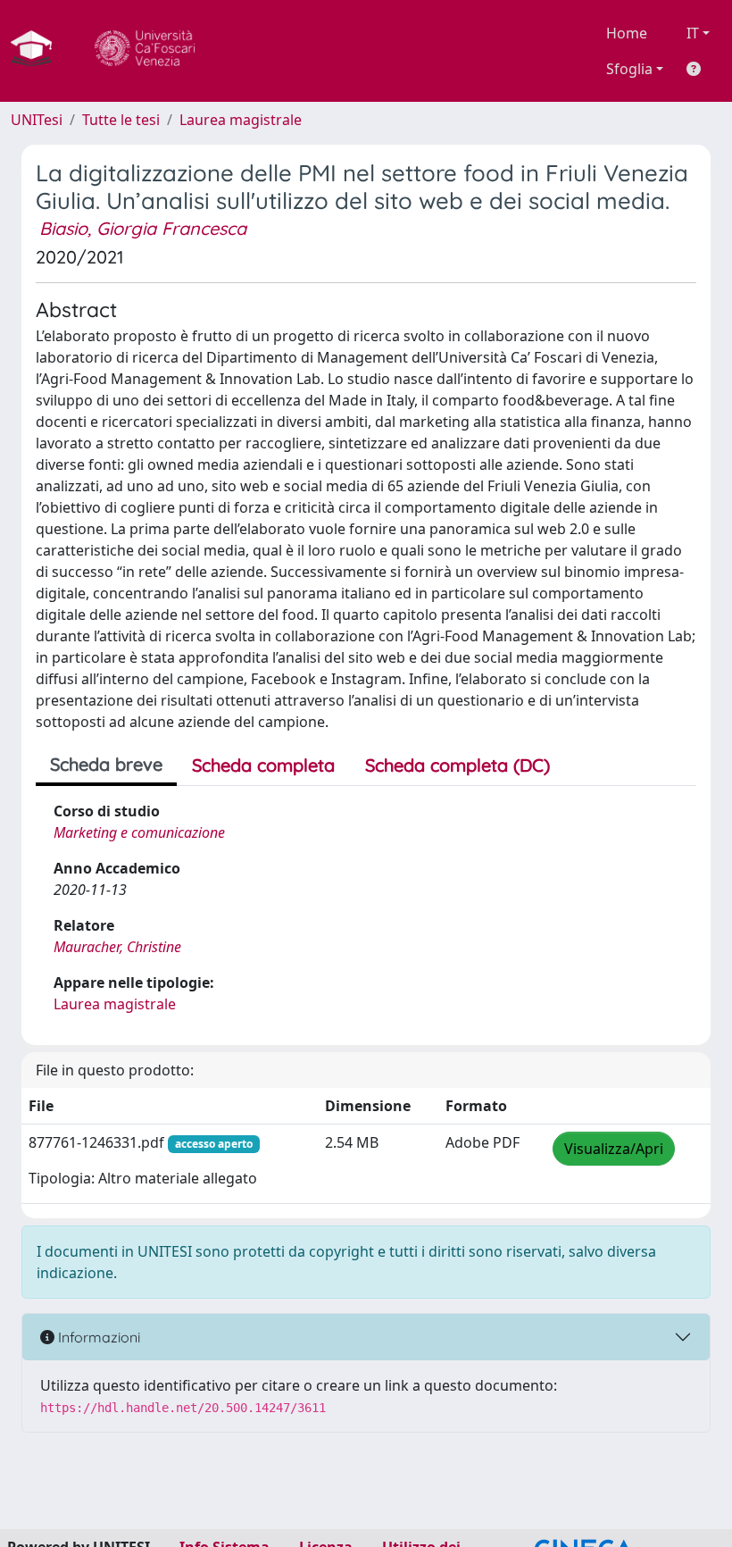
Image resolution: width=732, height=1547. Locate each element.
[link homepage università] (144, 51)
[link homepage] (38, 51)
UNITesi (36, 120)
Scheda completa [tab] (263, 765)
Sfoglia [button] (629, 69)
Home (626, 33)
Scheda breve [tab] (106, 764)
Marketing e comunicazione (139, 832)
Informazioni (97, 1337)
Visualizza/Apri (613, 1148)
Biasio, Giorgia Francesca (142, 228)
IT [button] (692, 33)
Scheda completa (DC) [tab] (457, 765)
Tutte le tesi (121, 120)
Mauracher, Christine (117, 947)
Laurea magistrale (240, 120)
